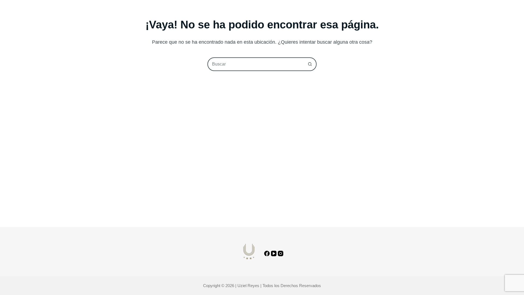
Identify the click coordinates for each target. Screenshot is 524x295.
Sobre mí (229, 15)
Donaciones (313, 15)
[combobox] (255, 64)
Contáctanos (420, 15)
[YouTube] (273, 253)
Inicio (204, 15)
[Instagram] (280, 253)
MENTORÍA (280, 15)
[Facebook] (267, 253)
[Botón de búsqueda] (309, 64)
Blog (254, 15)
